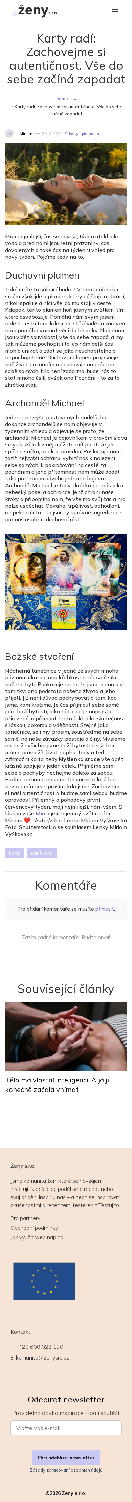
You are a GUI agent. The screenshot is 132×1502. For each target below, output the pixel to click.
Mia (40, 813)
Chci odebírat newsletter (66, 1458)
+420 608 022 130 (39, 1346)
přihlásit (104, 909)
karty (73, 133)
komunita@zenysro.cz (42, 1357)
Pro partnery (25, 1218)
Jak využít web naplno (36, 1237)
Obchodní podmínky (34, 1227)
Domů (62, 98)
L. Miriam (24, 133)
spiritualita (89, 133)
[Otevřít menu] (115, 11)
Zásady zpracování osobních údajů (66, 1470)
